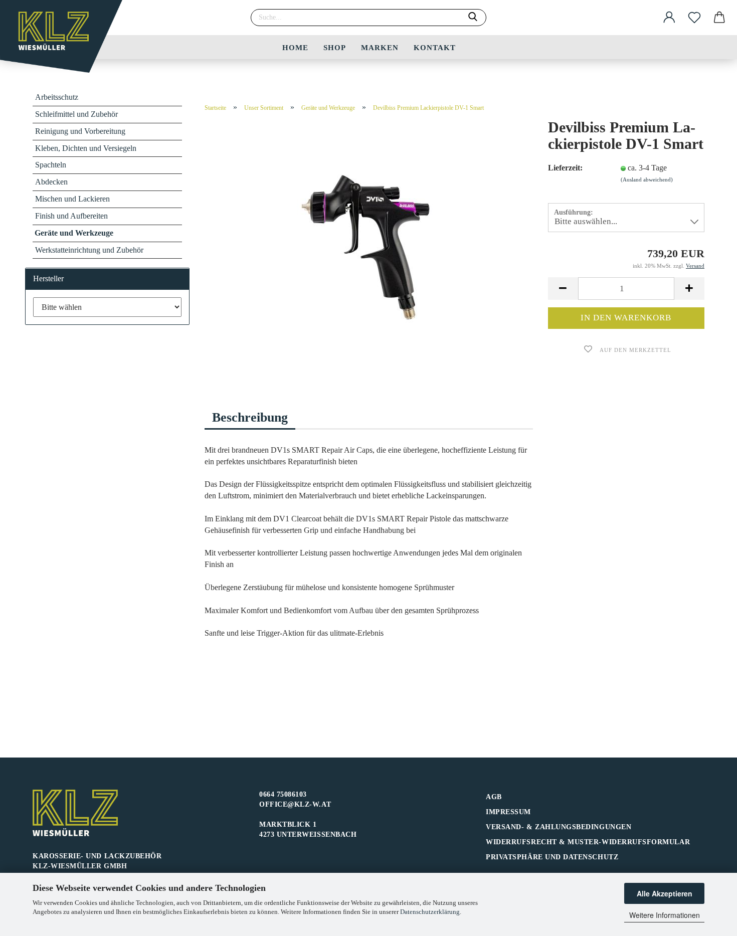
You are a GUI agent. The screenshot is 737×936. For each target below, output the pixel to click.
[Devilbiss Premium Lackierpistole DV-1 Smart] (368, 245)
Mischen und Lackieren (72, 199)
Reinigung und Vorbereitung (80, 131)
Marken (380, 48)
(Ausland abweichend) (647, 179)
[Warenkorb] (719, 17)
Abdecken (51, 181)
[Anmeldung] (669, 17)
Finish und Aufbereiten (71, 216)
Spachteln (50, 164)
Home (295, 48)
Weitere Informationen (664, 915)
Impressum (508, 812)
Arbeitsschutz (56, 97)
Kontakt (435, 48)
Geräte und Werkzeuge (74, 233)
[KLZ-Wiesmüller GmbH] (65, 40)
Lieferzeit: (565, 167)
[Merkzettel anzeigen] (694, 17)
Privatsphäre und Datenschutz (552, 857)
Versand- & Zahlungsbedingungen (558, 827)
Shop (334, 48)
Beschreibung (250, 417)
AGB (494, 797)
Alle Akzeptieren (664, 893)
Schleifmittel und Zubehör (76, 114)
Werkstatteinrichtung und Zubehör (89, 250)
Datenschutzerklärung (430, 911)
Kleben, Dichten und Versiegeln (85, 148)
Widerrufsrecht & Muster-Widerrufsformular (588, 842)
